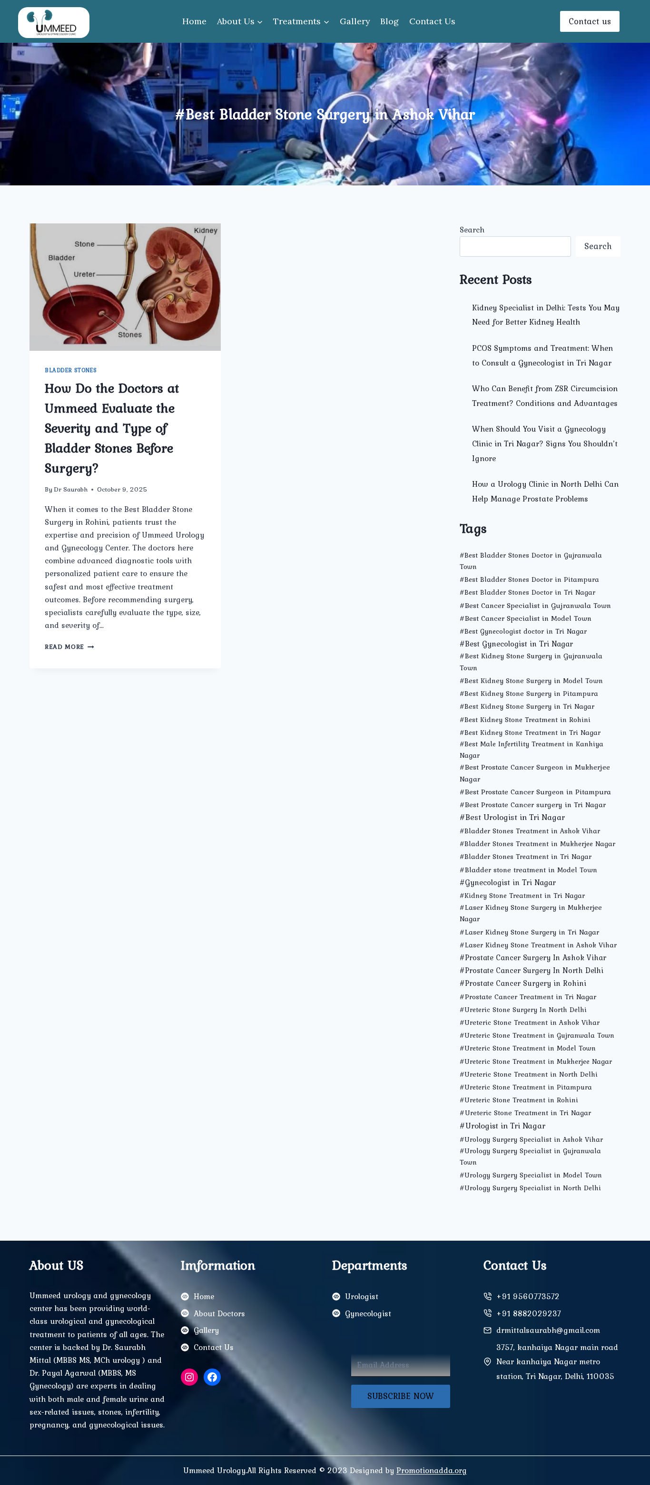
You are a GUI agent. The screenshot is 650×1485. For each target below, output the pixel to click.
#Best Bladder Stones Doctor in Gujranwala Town (531, 561)
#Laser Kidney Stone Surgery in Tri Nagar (529, 931)
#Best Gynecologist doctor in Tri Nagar (523, 631)
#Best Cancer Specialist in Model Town (525, 618)
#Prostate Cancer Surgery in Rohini (523, 983)
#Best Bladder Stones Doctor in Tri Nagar (527, 592)
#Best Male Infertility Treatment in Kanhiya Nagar (531, 750)
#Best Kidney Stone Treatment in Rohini (525, 719)
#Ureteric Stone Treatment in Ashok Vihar (530, 1022)
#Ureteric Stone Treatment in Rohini (519, 1100)
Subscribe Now (400, 1395)
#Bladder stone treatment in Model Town (528, 869)
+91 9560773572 (528, 1296)
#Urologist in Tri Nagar (502, 1125)
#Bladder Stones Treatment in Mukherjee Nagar (537, 844)
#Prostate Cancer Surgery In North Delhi (531, 970)
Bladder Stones (71, 370)
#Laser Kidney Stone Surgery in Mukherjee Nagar (531, 913)
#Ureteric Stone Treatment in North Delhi (529, 1074)
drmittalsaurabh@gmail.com (548, 1330)
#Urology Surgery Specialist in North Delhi (530, 1188)
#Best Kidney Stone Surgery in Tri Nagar (527, 706)
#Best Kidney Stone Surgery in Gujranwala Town (531, 661)
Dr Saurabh (71, 489)
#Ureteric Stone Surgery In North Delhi (523, 1009)
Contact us (590, 21)
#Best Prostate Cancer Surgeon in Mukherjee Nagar (535, 773)
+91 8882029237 (528, 1313)
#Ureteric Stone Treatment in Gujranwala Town (537, 1035)
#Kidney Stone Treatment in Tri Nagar (522, 895)
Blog (389, 21)
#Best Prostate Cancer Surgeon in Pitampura (535, 791)
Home (194, 21)
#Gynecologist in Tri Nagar (508, 882)
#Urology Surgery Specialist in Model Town (531, 1175)
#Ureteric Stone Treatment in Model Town (528, 1048)
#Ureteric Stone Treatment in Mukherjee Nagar (536, 1061)
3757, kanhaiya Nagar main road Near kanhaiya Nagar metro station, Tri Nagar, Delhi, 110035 (557, 1361)
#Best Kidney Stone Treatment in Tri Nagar (530, 732)
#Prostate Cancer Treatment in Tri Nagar (528, 996)
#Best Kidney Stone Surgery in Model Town (531, 680)
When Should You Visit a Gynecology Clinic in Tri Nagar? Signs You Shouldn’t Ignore (545, 443)
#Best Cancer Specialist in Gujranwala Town (535, 605)
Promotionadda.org (431, 1470)
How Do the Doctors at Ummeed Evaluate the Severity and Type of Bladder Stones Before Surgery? (112, 428)
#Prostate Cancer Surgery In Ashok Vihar (533, 957)
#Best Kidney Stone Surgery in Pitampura (529, 693)
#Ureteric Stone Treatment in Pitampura (526, 1087)
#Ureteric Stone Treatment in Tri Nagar (525, 1112)
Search (472, 229)
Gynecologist (368, 1313)
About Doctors (219, 1313)
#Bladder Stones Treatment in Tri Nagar (525, 856)
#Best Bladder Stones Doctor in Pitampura (529, 579)
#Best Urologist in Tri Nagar (512, 817)
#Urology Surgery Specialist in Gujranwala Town (530, 1156)
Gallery (355, 21)
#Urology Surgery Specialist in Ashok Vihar (531, 1139)
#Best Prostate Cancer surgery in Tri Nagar (533, 804)
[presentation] (125, 287)
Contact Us (432, 21)
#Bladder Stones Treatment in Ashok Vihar (530, 831)
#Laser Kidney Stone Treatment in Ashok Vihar (538, 944)
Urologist (361, 1296)
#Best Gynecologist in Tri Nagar (516, 643)
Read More (69, 646)
